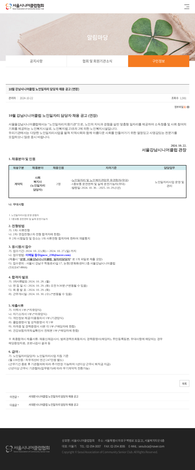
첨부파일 (180, 107)
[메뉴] (186, 7)
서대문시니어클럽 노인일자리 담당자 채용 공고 (53, 396)
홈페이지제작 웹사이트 (75, 458)
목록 (184, 383)
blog (91, 458)
